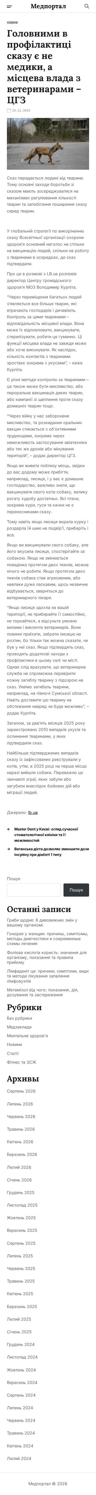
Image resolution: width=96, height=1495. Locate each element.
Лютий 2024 (19, 1458)
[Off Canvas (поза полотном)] (9, 7)
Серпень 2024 (21, 1395)
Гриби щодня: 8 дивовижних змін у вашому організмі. (42, 922)
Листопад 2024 (22, 1357)
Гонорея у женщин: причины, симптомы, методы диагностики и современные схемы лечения (47, 938)
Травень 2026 (21, 1129)
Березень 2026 (22, 1154)
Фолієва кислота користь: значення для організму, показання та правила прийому (47, 957)
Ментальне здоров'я (27, 1035)
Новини (12, 23)
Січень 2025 (19, 1331)
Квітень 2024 (20, 1445)
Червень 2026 (21, 1116)
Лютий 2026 (19, 1167)
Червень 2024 (21, 1420)
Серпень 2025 (21, 1243)
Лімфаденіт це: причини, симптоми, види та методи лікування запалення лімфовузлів (48, 976)
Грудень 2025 (21, 1192)
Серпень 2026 (21, 1091)
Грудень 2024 (21, 1344)
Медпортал (48, 6)
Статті (13, 1053)
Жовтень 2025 (21, 1217)
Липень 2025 (20, 1255)
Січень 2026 (19, 1179)
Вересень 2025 (22, 1230)
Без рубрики (19, 1018)
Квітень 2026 (20, 1141)
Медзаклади (19, 1026)
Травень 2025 (21, 1281)
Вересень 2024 (22, 1382)
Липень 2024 (20, 1407)
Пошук (13, 878)
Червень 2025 (21, 1268)
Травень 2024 (21, 1433)
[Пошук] (86, 6)
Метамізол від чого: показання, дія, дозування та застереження (43, 992)
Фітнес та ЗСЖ (21, 1062)
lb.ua (33, 812)
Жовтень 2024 (21, 1369)
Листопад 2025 (22, 1205)
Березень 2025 (22, 1306)
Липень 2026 (20, 1103)
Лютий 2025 (19, 1319)
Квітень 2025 (20, 1293)
